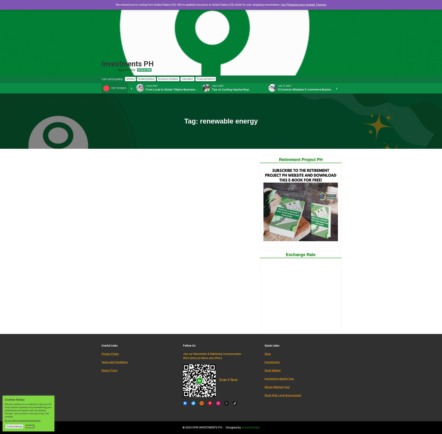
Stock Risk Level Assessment (283, 395)
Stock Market (273, 370)
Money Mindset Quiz (277, 387)
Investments (272, 362)
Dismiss (321, 4)
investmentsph (251, 427)
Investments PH (128, 64)
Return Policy (110, 370)
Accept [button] (30, 426)
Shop (268, 354)
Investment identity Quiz (279, 378)
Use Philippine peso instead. (298, 4)
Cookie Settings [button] (14, 426)
